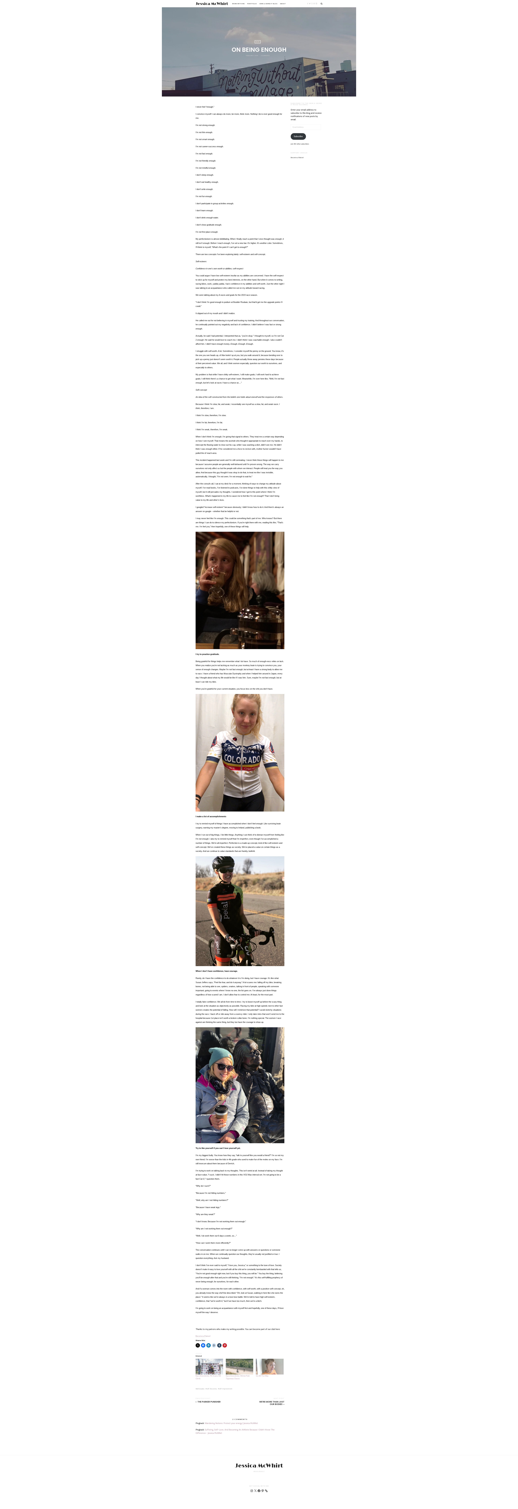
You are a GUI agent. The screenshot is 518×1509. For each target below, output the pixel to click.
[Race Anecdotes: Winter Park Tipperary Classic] (239, 1366)
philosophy (200, 1389)
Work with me (238, 3)
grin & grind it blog (268, 3)
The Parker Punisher (209, 1402)
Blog (258, 42)
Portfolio (252, 3)
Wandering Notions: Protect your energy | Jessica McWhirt (231, 1423)
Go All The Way (262, 1376)
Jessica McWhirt (212, 3)
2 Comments (265, 55)
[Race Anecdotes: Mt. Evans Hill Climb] (209, 1366)
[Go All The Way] (269, 1366)
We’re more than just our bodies (271, 1403)
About (283, 3)
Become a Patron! (203, 1336)
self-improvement (225, 1389)
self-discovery (212, 1389)
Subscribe (298, 136)
